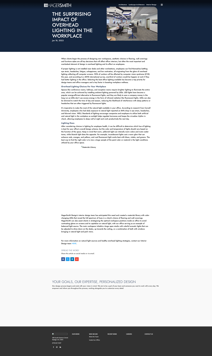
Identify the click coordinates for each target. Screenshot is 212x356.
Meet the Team (94, 337)
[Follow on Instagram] (56, 347)
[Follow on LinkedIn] (60, 347)
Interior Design (151, 5)
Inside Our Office (94, 340)
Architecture (123, 5)
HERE (74, 243)
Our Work (75, 334)
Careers (129, 334)
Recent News (112, 334)
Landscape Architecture (137, 5)
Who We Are (93, 334)
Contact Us (149, 334)
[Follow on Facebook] (53, 347)
